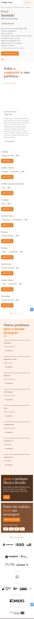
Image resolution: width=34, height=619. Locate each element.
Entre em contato (12, 519)
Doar (6, 497)
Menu (29, 2)
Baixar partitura (11, 53)
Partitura (8, 161)
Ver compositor (9, 141)
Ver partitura (9, 351)
